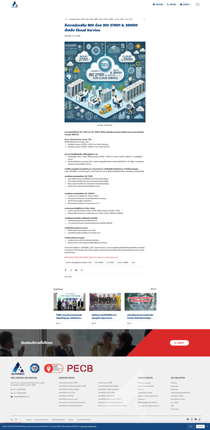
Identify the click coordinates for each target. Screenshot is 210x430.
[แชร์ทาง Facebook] (66, 270)
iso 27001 (110, 262)
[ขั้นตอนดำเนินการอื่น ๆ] (144, 19)
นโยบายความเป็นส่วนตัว (88, 426)
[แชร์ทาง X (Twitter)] (71, 270)
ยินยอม (200, 426)
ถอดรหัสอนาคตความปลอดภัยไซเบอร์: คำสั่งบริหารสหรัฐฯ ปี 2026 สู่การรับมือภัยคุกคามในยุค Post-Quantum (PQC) (140, 316)
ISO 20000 (99, 262)
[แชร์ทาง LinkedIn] (76, 270)
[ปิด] (207, 426)
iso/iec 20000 (122, 262)
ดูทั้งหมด (153, 289)
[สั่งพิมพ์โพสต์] (82, 270)
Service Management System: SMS (78, 262)
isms (133, 262)
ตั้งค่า (191, 426)
